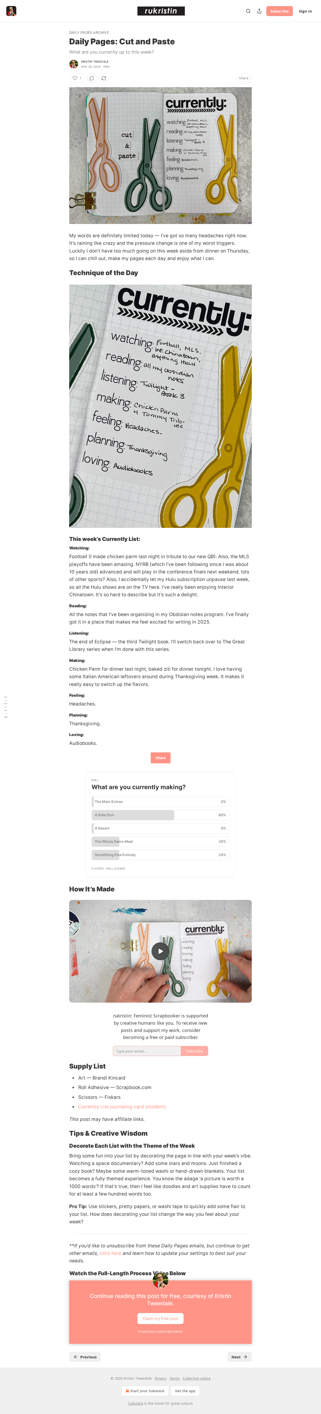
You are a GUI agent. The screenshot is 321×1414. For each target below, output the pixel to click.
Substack (135, 1403)
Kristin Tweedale (95, 61)
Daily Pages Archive (89, 32)
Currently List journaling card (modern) (122, 1107)
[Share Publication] (259, 11)
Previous (88, 1356)
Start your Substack (147, 1390)
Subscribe (279, 11)
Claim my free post (160, 1318)
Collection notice (197, 1378)
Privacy (161, 1378)
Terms (175, 1378)
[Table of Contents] (5, 707)
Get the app (185, 1390)
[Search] (248, 11)
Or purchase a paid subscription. (160, 1331)
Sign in (305, 11)
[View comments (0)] (92, 78)
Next (236, 1356)
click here (110, 1253)
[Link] (62, 273)
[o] (160, 951)
